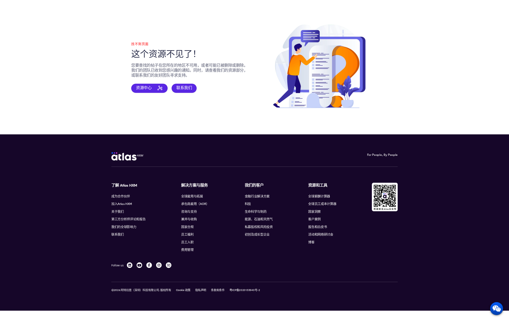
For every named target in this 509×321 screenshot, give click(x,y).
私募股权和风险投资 (259, 227)
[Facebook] (149, 265)
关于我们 (117, 211)
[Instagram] (159, 265)
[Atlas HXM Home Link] (127, 156)
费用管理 (187, 250)
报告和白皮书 (317, 227)
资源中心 (144, 87)
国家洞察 (314, 211)
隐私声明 (200, 290)
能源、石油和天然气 (259, 219)
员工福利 (187, 234)
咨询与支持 (189, 211)
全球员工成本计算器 (322, 204)
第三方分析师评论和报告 (128, 219)
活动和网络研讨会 (320, 234)
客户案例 (314, 219)
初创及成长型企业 (257, 234)
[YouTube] (139, 265)
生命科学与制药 (256, 211)
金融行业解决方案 (257, 196)
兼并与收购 (189, 219)
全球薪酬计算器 (319, 196)
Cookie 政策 (183, 290)
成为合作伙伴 (120, 196)
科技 (248, 204)
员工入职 (187, 242)
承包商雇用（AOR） (195, 204)
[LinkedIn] (129, 265)
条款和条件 (218, 290)
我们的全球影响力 (123, 227)
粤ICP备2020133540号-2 (244, 290)
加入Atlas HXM (121, 204)
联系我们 (184, 87)
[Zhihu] (168, 265)
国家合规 (187, 227)
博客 (311, 242)
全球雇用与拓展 (192, 196)
